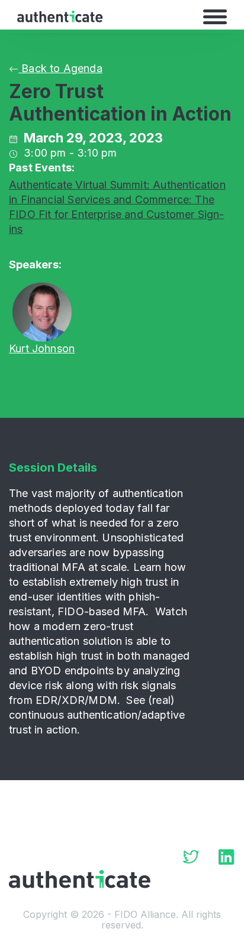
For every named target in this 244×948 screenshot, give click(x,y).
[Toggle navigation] (215, 16)
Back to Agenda (60, 68)
